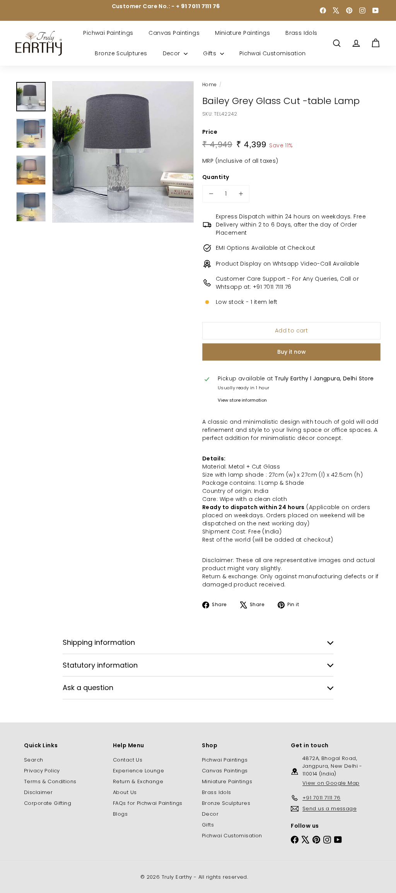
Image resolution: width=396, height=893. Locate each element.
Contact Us (127, 759)
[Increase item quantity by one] (240, 194)
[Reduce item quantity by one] (211, 194)
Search (33, 759)
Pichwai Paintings (108, 33)
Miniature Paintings (242, 33)
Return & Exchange (138, 781)
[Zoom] (123, 152)
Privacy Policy (42, 770)
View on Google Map (331, 783)
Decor (172, 53)
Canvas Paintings (174, 33)
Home (209, 84)
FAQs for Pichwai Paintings (148, 803)
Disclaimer (38, 792)
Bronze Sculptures (121, 53)
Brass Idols (301, 33)
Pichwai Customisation (272, 53)
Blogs (120, 814)
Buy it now (291, 352)
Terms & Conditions (50, 781)
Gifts (210, 53)
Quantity (215, 177)
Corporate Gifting (47, 803)
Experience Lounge (138, 770)
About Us (125, 792)
